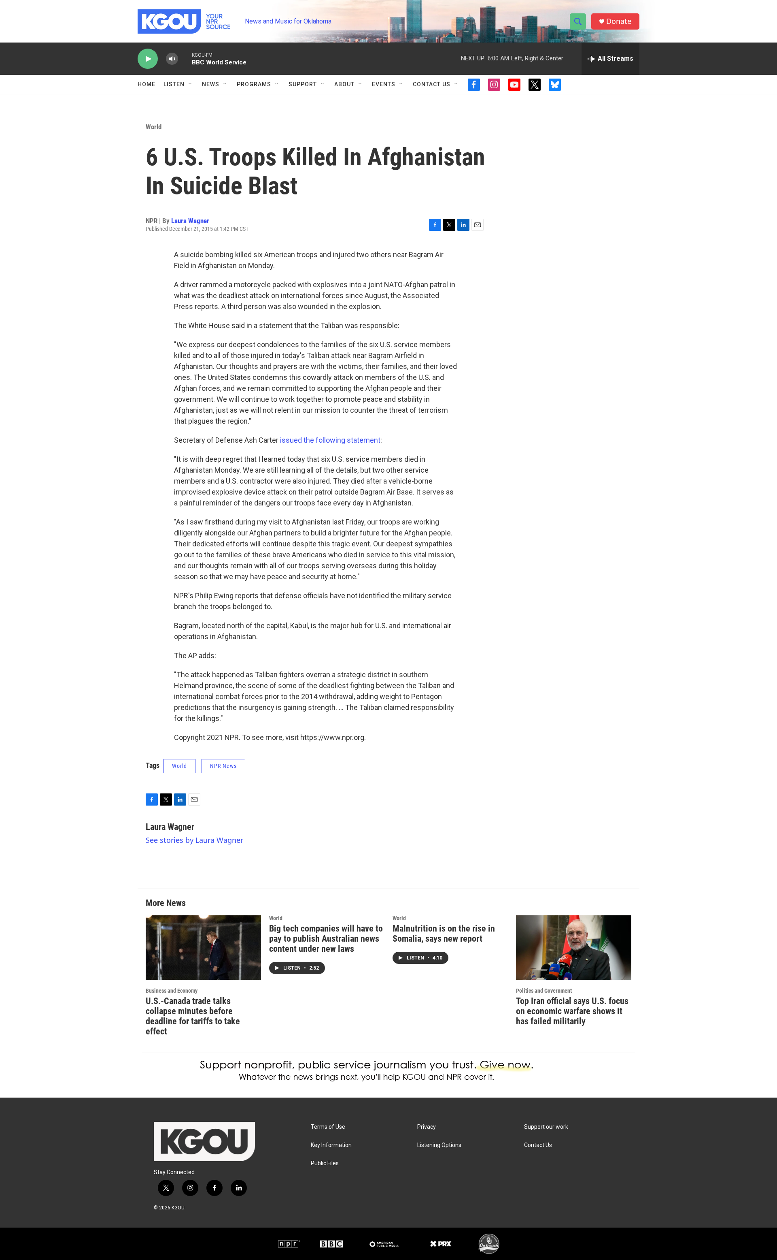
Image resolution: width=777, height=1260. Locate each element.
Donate (618, 21)
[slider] (185, 58)
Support (303, 84)
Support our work (546, 1127)
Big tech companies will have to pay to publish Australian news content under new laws (326, 938)
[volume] (172, 59)
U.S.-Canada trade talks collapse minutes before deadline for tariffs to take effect (193, 1016)
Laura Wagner (190, 221)
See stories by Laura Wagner (194, 840)
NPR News (223, 766)
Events (383, 84)
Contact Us (431, 84)
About (344, 84)
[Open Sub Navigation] (190, 84)
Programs (254, 84)
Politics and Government (544, 990)
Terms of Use (328, 1127)
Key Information (331, 1145)
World (153, 127)
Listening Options (439, 1145)
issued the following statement (330, 440)
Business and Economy (171, 990)
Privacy (426, 1127)
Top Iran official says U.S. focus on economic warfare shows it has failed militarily (572, 1011)
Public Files (325, 1163)
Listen (174, 84)
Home (146, 84)
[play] (147, 59)
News (210, 84)
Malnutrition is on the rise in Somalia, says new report (444, 933)
